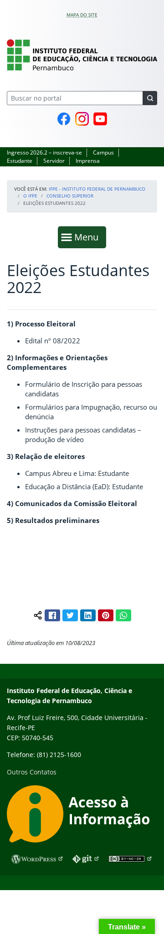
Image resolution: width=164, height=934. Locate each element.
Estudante (19, 161)
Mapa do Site (82, 14)
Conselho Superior (69, 195)
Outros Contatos (31, 772)
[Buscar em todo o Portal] (150, 98)
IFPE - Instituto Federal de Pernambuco (97, 189)
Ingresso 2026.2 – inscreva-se (44, 152)
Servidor (54, 161)
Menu (88, 236)
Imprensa (88, 161)
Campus (103, 152)
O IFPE (30, 195)
